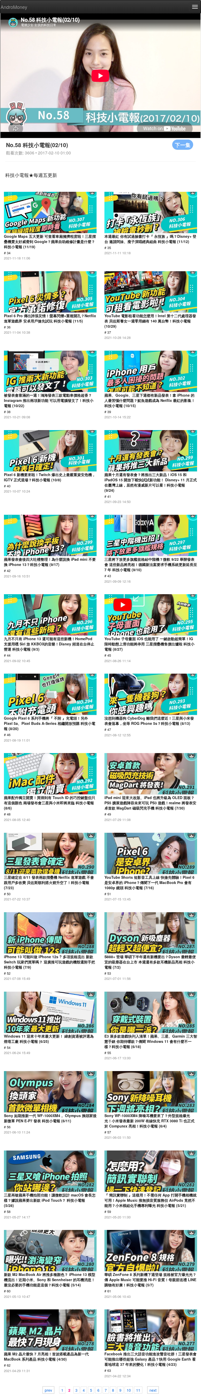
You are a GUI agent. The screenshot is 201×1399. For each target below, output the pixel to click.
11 (138, 1390)
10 (129, 1390)
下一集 (183, 144)
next (153, 1390)
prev (48, 1390)
